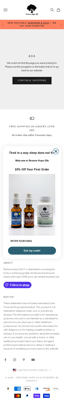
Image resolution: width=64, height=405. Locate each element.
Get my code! (32, 250)
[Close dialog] (56, 151)
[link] (32, 205)
